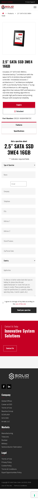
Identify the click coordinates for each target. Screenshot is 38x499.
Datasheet (20, 111)
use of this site (21, 304)
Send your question (23, 310)
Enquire (19, 105)
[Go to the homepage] (19, 376)
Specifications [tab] (19, 131)
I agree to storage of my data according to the (19, 302)
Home (3, 13)
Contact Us (10, 348)
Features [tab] (19, 124)
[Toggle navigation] (34, 7)
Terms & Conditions (20, 486)
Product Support (30, 2)
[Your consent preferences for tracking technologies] (34, 495)
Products (11, 13)
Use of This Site (7, 486)
